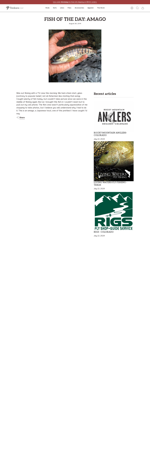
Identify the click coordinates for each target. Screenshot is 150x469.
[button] (47, 8)
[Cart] (142, 8)
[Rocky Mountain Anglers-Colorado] (114, 116)
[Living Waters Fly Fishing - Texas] (114, 161)
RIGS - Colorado (104, 232)
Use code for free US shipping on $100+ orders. (75, 2)
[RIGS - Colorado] (114, 211)
